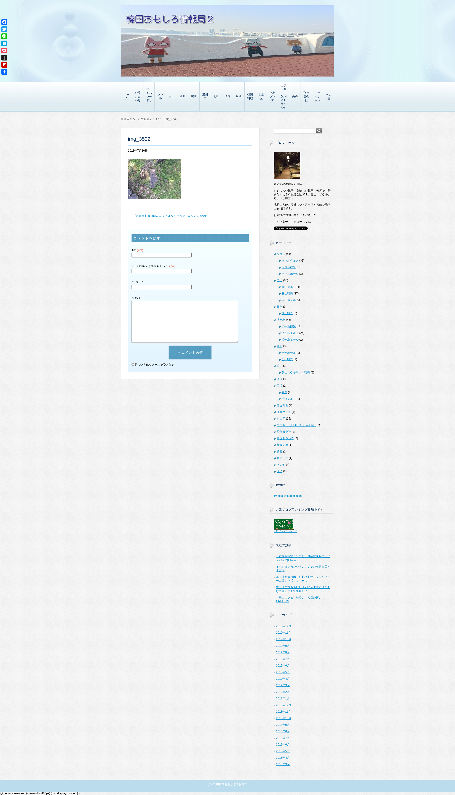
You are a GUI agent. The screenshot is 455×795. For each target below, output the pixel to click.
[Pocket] (4, 50)
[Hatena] (4, 43)
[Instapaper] (4, 57)
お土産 (261, 96)
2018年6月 (283, 744)
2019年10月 (283, 639)
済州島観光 (289, 326)
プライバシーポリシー (149, 97)
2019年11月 (283, 632)
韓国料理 (250, 96)
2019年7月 (283, 658)
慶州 (194, 96)
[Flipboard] (4, 64)
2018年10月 (283, 718)
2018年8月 (283, 731)
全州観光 (287, 359)
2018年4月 (283, 757)
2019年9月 (283, 645)
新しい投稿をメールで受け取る (154, 364)
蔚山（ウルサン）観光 (296, 372)
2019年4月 (283, 678)
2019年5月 (283, 672)
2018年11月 (283, 711)
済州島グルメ (290, 333)
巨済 (239, 96)
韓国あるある (285, 438)
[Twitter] (4, 29)
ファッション (317, 96)
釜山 (171, 96)
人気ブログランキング (285, 531)
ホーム (126, 96)
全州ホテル (289, 352)
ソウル (160, 96)
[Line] (4, 36)
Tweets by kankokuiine (288, 495)
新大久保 (282, 444)
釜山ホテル (289, 300)
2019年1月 (283, 698)
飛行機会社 (306, 96)
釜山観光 (287, 293)
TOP (141, 118)
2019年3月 (283, 685)
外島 (284, 392)
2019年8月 (283, 652)
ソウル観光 (289, 267)
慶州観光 (287, 313)
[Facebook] (4, 22)
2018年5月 (283, 751)
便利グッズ (272, 96)
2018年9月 (283, 724)
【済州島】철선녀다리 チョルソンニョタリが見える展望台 (172, 215)
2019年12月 (283, 626)
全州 (183, 96)
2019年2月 (283, 691)
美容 (295, 96)
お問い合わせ (138, 96)
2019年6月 (283, 665)
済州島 (205, 96)
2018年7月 (283, 737)
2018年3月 (283, 764)
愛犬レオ (282, 458)
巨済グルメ (289, 398)
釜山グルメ (289, 286)
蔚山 (216, 96)
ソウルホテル (290, 273)
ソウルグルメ (290, 260)
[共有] (4, 71)
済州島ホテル (290, 339)
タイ (279, 471)
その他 (328, 96)
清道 (227, 96)
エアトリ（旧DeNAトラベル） (284, 96)
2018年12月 (283, 705)
